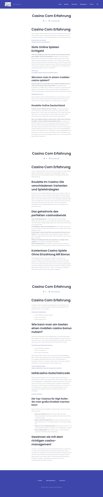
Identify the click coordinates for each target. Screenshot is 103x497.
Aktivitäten (74, 4)
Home (60, 4)
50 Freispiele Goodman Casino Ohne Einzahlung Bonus (44, 72)
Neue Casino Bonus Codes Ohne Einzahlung (41, 345)
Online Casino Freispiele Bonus (38, 312)
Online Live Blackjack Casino (38, 366)
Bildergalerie (83, 4)
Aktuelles (66, 4)
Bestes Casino (34, 70)
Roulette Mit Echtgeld (36, 394)
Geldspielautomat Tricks (37, 94)
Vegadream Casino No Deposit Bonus (40, 42)
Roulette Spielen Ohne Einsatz (38, 40)
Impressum (62, 480)
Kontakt (40, 480)
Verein (91, 4)
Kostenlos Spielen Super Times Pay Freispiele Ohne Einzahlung (46, 368)
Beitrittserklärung (50, 480)
